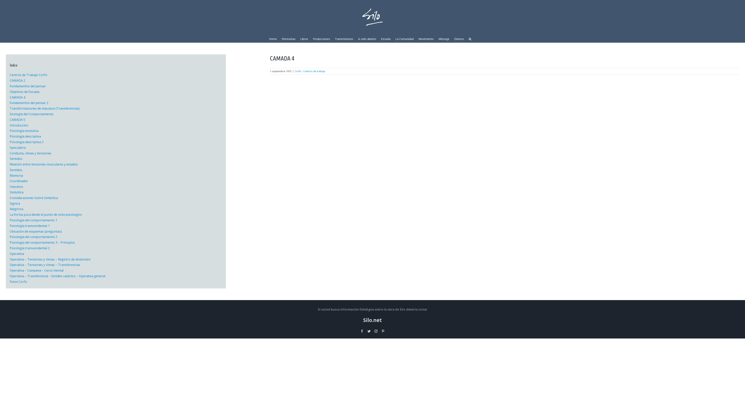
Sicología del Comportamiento (32, 114)
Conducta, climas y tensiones (30, 153)
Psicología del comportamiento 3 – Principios (42, 242)
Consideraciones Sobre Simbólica (34, 198)
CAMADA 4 (17, 97)
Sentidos (16, 159)
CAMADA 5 (17, 120)
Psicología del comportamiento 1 (33, 220)
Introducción (19, 125)
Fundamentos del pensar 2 (29, 103)
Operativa (17, 254)
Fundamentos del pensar (28, 86)
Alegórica (16, 209)
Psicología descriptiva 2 (26, 142)
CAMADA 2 (17, 80)
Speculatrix (18, 147)
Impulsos (16, 186)
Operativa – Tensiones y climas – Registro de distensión (50, 259)
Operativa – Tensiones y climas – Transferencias (45, 265)
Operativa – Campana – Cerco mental (37, 270)
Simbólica (16, 192)
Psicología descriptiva (25, 136)
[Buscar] (470, 38)
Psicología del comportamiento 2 (33, 237)
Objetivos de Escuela (24, 92)
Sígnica (15, 203)
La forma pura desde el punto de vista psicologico (46, 214)
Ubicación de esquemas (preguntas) (36, 231)
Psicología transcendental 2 (30, 248)
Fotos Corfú (18, 282)
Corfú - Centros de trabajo (310, 71)
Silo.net (372, 320)
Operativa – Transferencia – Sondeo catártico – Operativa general (57, 276)
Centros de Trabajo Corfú (28, 75)
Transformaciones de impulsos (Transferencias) (45, 108)
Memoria (16, 175)
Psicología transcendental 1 (30, 226)
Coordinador (19, 181)
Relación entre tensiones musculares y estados (44, 164)
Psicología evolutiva (24, 131)
